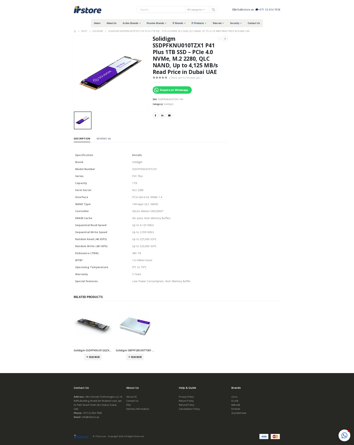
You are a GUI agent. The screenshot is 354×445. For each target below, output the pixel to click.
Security (234, 23)
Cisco (234, 396)
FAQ (128, 404)
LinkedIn (162, 115)
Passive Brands (155, 23)
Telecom (217, 23)
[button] (344, 435)
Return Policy (186, 400)
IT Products (198, 23)
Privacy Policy (186, 396)
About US (131, 396)
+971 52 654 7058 (269, 9)
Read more (94, 357)
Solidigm (169, 104)
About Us (112, 23)
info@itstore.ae (245, 9)
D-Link (234, 400)
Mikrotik (235, 404)
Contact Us (254, 23)
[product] (93, 326)
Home (97, 23)
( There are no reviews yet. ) (185, 77)
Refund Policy (186, 404)
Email (169, 115)
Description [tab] (82, 138)
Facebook (156, 115)
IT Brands (178, 23)
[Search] (213, 9)
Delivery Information (137, 409)
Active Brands (130, 23)
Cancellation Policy (189, 409)
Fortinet (235, 409)
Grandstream (238, 413)
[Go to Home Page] (75, 31)
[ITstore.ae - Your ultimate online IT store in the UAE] (87, 9)
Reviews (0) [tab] (104, 138)
